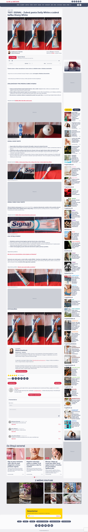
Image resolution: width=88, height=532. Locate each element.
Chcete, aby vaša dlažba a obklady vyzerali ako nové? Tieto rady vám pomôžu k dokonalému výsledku (76, 326)
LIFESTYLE (27, 4)
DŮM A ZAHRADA (76, 241)
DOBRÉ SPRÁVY (75, 275)
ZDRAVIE (39, 4)
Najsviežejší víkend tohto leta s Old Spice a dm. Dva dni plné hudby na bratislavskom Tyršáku (76, 116)
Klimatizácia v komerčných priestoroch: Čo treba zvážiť (75, 360)
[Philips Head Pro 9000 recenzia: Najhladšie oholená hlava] (72, 488)
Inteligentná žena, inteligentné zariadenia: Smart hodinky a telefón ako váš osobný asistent (76, 267)
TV (70, 4)
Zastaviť (11, 63)
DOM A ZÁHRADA (76, 309)
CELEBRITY (22, 4)
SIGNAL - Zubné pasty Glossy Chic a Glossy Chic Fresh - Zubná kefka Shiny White (33, 162)
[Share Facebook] (13, 378)
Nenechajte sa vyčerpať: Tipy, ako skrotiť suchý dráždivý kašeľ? (76, 256)
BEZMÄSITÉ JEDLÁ (76, 398)
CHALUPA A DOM (76, 367)
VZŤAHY (31, 4)
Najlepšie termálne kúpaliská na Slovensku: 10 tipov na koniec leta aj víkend (75, 158)
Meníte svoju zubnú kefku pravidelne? (26, 267)
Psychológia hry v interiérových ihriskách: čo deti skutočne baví (76, 303)
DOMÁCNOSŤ (75, 321)
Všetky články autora (21, 371)
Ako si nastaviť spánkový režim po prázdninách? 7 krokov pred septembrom (76, 224)
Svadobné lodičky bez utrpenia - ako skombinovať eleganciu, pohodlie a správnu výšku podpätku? (76, 172)
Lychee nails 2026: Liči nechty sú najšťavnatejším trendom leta (76, 140)
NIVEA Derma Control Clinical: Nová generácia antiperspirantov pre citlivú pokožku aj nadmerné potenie (76, 291)
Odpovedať (13, 424)
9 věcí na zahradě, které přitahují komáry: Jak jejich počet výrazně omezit (76, 245)
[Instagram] (76, 1)
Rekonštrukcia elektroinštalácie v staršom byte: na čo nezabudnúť (76, 351)
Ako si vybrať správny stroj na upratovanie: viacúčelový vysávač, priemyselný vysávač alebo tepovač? (76, 337)
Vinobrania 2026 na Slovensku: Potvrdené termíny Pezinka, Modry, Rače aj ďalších (76, 149)
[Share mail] (27, 378)
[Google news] (48, 525)
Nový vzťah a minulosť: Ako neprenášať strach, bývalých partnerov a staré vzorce (76, 215)
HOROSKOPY (47, 4)
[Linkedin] (80, 1)
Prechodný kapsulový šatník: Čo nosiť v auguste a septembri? (76, 133)
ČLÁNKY (74, 253)
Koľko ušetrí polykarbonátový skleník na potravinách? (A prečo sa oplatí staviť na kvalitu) (76, 313)
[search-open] (80, 5)
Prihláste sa (17, 388)
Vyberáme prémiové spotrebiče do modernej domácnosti (75, 393)
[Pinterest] (78, 1)
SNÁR (52, 4)
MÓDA (55, 4)
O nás (19, 521)
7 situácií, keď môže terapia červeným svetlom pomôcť (75, 192)
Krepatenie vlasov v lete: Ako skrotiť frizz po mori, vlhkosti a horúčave (76, 125)
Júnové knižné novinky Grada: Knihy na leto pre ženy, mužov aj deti (76, 425)
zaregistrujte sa (37, 390)
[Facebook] (72, 1)
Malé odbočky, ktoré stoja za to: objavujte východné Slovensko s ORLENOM (76, 280)
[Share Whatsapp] (16, 378)
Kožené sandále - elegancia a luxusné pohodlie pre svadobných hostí (76, 182)
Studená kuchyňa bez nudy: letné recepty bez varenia (76, 401)
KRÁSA (18, 4)
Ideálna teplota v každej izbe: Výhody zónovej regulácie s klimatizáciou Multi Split (76, 381)
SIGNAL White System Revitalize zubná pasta (25, 215)
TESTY (43, 4)
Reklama (32, 521)
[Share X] (18, 378)
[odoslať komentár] (59, 416)
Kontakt (25, 521)
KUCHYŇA (74, 389)
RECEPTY (35, 4)
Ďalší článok (57, 383)
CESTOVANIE (59, 4)
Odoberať (58, 516)
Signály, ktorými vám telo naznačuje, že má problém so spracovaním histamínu (76, 203)
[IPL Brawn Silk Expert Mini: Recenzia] (72, 499)
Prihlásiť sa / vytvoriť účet (34, 394)
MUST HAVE (74, 177)
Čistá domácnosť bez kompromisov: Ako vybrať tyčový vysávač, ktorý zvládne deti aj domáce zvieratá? (76, 415)
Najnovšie (76, 109)
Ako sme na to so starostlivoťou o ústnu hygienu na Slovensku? (22, 254)
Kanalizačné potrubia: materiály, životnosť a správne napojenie (75, 372)
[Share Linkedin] (24, 378)
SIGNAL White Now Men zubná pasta (23, 100)
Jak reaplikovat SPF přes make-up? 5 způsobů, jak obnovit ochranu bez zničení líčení (75, 236)
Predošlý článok (12, 383)
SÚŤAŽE (68, 4)
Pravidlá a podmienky (42, 521)
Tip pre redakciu (66, 521)
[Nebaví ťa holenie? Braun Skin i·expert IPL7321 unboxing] (53, 499)
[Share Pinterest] (21, 378)
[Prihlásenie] (78, 5)
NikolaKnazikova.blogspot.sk (38, 360)
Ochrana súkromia (54, 521)
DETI (73, 299)
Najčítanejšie (68, 109)
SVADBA (64, 4)
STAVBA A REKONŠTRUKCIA (76, 347)
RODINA (74, 220)
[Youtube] (74, 1)
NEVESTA (74, 167)
